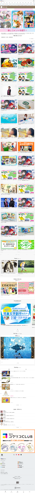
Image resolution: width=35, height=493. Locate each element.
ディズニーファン (2, 471)
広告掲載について (15, 477)
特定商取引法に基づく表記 (17, 478)
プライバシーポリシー (19, 477)
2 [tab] (17, 329)
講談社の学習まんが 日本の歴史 (4, 472)
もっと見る (17, 427)
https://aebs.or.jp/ (2, 485)
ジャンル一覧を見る (31, 38)
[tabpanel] (17, 349)
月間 (25, 369)
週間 (9, 369)
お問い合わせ (16, 476)
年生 (20, 2)
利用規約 (19, 476)
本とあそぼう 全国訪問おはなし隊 (4, 473)
